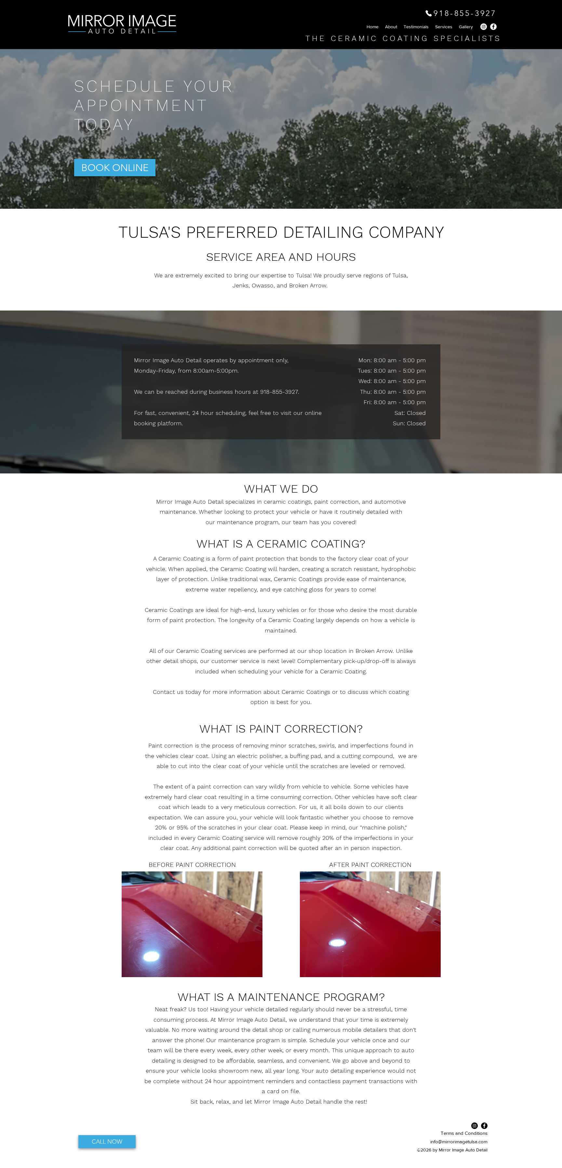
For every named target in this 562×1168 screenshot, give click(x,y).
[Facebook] (493, 26)
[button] (466, 27)
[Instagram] (483, 26)
